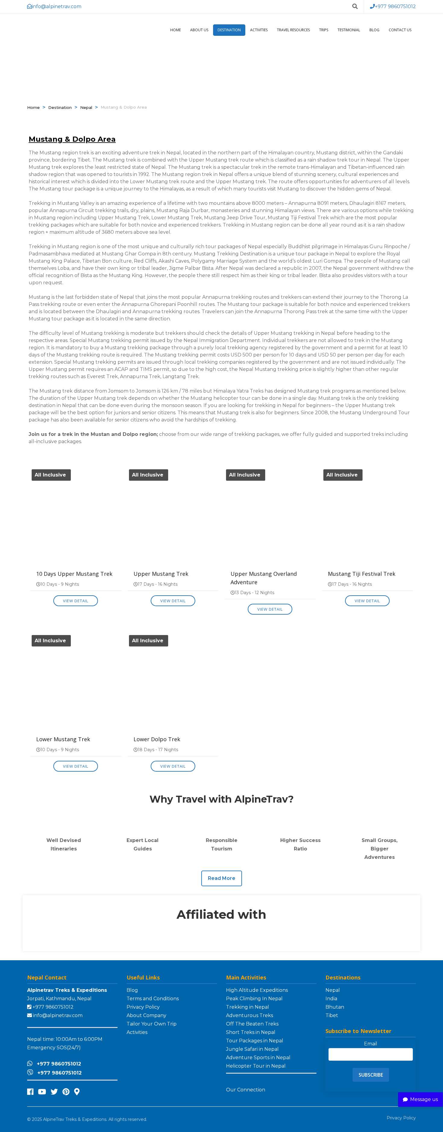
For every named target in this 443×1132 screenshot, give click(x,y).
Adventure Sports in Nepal (258, 1057)
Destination (229, 29)
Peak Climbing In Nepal (254, 998)
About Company (146, 1015)
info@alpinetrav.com (58, 1015)
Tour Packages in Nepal (254, 1041)
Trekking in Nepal (247, 1007)
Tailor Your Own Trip (152, 1024)
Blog (374, 29)
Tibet (331, 1015)
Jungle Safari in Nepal (252, 1049)
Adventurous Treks (249, 1015)
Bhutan (334, 1007)
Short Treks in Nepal (250, 1032)
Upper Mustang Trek (161, 573)
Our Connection (246, 1090)
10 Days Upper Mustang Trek (74, 573)
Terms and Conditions (153, 998)
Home (175, 29)
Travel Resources (293, 29)
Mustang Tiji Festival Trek (361, 573)
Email (370, 1044)
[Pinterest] (66, 1092)
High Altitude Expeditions (257, 990)
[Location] (77, 1092)
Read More (221, 878)
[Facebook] (30, 1092)
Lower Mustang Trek (63, 739)
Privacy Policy (143, 1007)
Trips (323, 29)
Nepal (86, 107)
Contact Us (400, 29)
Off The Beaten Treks (252, 1024)
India (331, 998)
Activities (259, 29)
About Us (199, 29)
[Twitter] (54, 1092)
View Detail (75, 600)
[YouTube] (42, 1092)
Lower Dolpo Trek (157, 739)
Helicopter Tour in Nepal (256, 1066)
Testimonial (349, 29)
